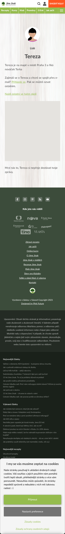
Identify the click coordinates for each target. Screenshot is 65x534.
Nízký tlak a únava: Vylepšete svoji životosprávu (22, 412)
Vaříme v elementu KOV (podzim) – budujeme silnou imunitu (27, 364)
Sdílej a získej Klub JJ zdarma (32, 278)
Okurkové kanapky (10, 454)
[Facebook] (17, 199)
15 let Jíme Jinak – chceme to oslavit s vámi (20, 393)
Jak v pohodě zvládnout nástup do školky (19, 367)
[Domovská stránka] (8, 4)
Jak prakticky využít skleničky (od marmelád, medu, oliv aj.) (26, 442)
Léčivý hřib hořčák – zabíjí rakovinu (17, 371)
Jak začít (32, 247)
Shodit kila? (57, 4)
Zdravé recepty (32, 242)
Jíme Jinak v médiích (32, 260)
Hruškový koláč (9, 457)
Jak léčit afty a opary (11, 419)
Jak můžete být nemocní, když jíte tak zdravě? (21, 409)
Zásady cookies (32, 522)
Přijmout (32, 499)
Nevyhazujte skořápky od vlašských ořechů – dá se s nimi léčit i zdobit (30, 438)
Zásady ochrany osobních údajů (32, 529)
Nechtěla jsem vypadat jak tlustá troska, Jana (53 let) (23, 422)
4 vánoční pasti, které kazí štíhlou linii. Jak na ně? (22, 426)
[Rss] (40, 199)
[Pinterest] (32, 199)
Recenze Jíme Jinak (32, 265)
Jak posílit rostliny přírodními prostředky (19, 381)
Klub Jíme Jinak (32, 269)
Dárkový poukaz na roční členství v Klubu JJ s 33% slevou (26, 429)
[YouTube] (47, 199)
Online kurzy (32, 251)
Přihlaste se (19, 82)
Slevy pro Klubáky (32, 274)
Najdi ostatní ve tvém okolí (20, 94)
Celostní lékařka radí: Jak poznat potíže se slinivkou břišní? (26, 397)
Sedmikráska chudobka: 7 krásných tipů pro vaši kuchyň (25, 374)
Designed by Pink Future (32, 304)
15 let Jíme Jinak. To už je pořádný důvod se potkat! (23, 377)
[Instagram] (25, 199)
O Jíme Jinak (32, 256)
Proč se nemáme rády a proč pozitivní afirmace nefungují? (26, 416)
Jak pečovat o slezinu (11, 390)
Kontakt (32, 283)
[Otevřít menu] (61, 11)
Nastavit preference (32, 511)
